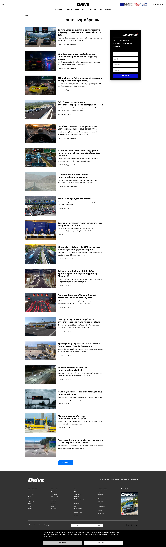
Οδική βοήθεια (101, 506)
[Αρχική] (83, 4)
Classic (84, 9)
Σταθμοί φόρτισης (79, 499)
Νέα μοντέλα (31, 491)
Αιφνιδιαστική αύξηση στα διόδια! (74, 199)
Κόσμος (30, 499)
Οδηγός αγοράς (102, 491)
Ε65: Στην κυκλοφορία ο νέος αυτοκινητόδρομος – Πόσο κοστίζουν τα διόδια (80, 103)
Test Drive (69, 9)
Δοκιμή (53, 491)
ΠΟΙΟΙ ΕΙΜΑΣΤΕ (104, 480)
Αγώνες (77, 9)
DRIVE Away (92, 9)
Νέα (75, 491)
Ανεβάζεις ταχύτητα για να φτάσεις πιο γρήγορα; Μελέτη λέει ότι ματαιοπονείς (77, 127)
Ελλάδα (30, 496)
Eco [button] (75, 489)
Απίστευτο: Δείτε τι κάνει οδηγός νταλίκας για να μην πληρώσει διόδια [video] (80, 441)
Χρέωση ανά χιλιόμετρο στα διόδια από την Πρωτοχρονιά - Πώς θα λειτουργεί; (79, 344)
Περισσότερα (66, 462)
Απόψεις (30, 508)
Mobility (76, 496)
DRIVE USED (108, 9)
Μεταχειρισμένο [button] (103, 489)
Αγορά (30, 506)
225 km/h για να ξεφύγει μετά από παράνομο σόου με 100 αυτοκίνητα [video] (80, 79)
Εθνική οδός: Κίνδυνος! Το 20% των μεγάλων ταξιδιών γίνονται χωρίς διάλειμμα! (80, 248)
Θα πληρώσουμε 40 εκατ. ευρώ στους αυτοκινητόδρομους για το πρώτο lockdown (79, 320)
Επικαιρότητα (59, 9)
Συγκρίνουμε (54, 496)
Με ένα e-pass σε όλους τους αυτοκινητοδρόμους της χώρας (73, 417)
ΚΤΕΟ (99, 503)
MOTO (76, 516)
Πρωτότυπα (31, 494)
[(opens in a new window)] (153, 4)
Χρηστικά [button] (100, 498)
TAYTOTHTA (134, 480)
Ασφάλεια (30, 503)
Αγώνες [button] (53, 501)
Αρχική (27, 15)
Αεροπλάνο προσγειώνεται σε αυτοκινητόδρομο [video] (72, 368)
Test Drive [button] (54, 489)
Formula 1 (54, 503)
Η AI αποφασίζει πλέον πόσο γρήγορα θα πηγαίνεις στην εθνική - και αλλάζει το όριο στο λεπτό (79, 153)
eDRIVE (100, 9)
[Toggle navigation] (3, 4)
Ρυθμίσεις (62, 542)
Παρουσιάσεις (78, 508)
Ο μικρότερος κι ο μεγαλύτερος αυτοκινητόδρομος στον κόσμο (73, 175)
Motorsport (54, 508)
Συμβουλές (100, 494)
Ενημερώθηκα (103, 542)
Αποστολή (54, 494)
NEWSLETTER (115, 480)
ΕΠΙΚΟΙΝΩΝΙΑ (125, 480)
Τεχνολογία (31, 501)
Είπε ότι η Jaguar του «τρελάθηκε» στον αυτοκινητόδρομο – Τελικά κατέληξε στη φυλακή (77, 56)
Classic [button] (77, 503)
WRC (52, 506)
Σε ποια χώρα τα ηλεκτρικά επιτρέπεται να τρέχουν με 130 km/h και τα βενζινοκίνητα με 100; (79, 32)
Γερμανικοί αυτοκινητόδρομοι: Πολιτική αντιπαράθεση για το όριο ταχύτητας (77, 296)
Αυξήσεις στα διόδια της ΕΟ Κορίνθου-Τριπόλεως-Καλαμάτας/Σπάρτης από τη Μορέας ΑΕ (77, 273)
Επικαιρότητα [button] (32, 489)
